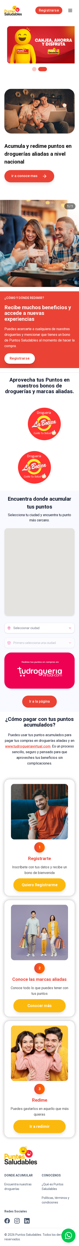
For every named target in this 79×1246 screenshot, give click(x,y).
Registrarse (49, 10)
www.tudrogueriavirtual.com (27, 746)
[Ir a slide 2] (42, 69)
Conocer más (39, 1005)
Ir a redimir (40, 1126)
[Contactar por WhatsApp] (68, 1236)
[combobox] (39, 628)
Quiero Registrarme (39, 884)
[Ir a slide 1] (34, 69)
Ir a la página (39, 701)
